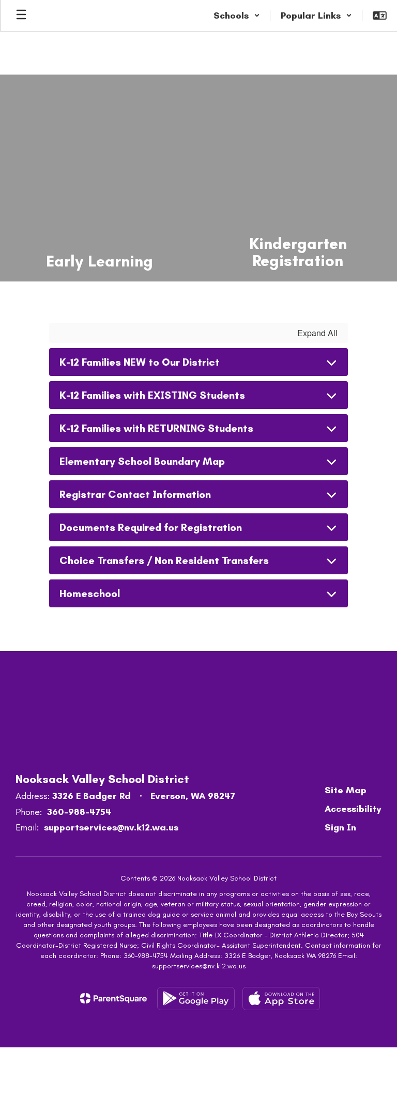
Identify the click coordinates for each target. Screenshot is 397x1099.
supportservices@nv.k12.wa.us (111, 827)
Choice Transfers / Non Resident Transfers (164, 560)
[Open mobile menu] (21, 15)
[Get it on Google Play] (196, 998)
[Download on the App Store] (281, 998)
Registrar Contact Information (135, 494)
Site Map (346, 790)
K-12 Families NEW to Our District (139, 362)
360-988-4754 (79, 812)
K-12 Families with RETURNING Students (156, 428)
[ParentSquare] (113, 998)
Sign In (340, 827)
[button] (236, 15)
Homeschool (89, 593)
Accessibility (353, 808)
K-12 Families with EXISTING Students (152, 395)
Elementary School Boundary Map (142, 461)
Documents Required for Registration (150, 527)
